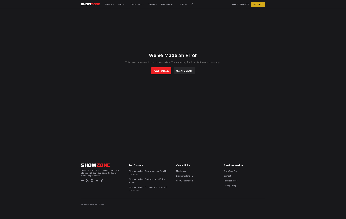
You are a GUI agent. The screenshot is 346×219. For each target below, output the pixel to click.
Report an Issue (231, 181)
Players (108, 4)
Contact (227, 176)
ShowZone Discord (184, 181)
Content (151, 4)
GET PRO (257, 4)
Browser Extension (184, 176)
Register (244, 4)
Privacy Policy (230, 185)
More (184, 4)
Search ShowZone (184, 71)
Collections (136, 4)
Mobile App (181, 171)
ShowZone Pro (230, 171)
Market (121, 4)
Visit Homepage (161, 71)
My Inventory (167, 4)
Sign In (235, 4)
